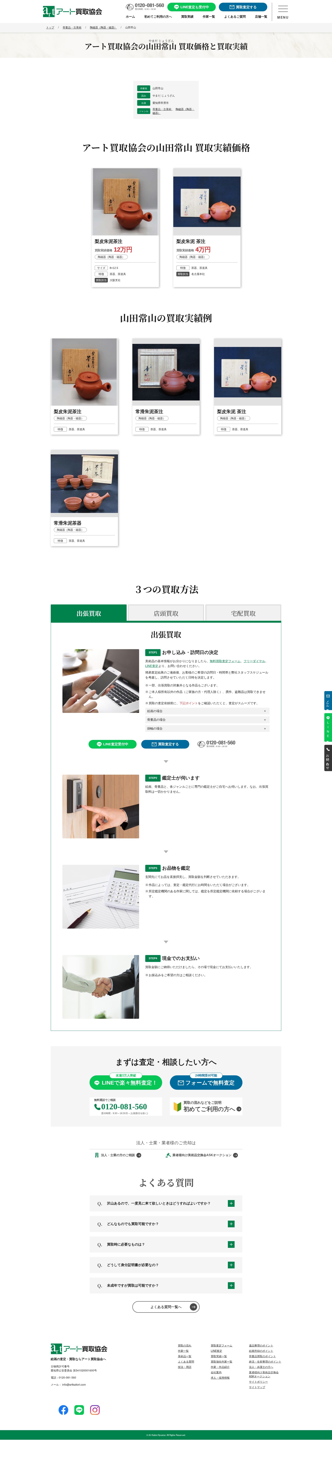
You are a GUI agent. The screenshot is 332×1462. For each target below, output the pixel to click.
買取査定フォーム (221, 1345)
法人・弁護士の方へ (261, 1367)
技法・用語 (184, 1367)
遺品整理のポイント (261, 1345)
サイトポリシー (258, 1382)
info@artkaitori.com (73, 1384)
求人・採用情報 (220, 1377)
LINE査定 (151, 666)
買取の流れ (184, 1345)
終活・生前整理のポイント (265, 1361)
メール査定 (328, 702)
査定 (328, 729)
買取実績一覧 (219, 1356)
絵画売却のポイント (261, 1351)
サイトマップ (257, 1387)
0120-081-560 (67, 1377)
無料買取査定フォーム (225, 661)
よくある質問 (186, 1361)
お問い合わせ (328, 760)
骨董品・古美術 (162, 109)
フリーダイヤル (254, 661)
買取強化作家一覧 (221, 1361)
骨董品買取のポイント (262, 1356)
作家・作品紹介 (220, 1367)
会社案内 (216, 1372)
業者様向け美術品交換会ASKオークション (264, 1374)
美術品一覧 (184, 1356)
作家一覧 (183, 1351)
